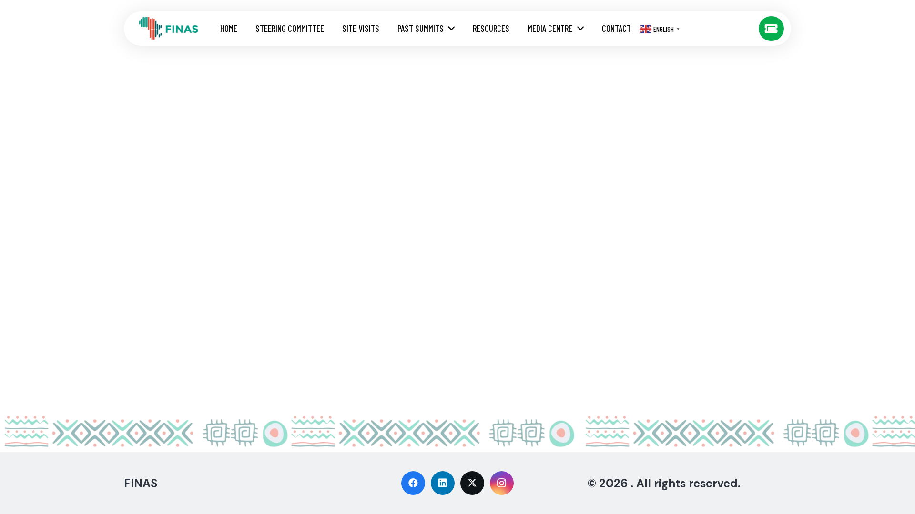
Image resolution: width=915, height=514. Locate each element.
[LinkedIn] (443, 483)
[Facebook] (413, 483)
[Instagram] (502, 483)
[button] (451, 28)
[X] (472, 483)
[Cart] (771, 28)
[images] (169, 28)
